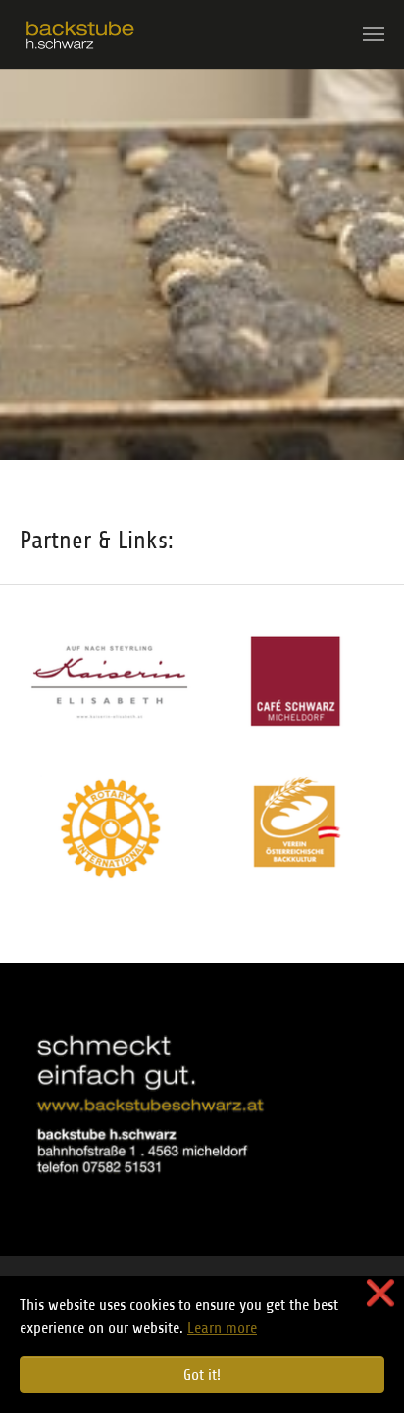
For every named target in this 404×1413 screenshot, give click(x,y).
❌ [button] (380, 1293)
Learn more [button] (222, 1328)
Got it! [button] (202, 1375)
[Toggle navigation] (373, 34)
